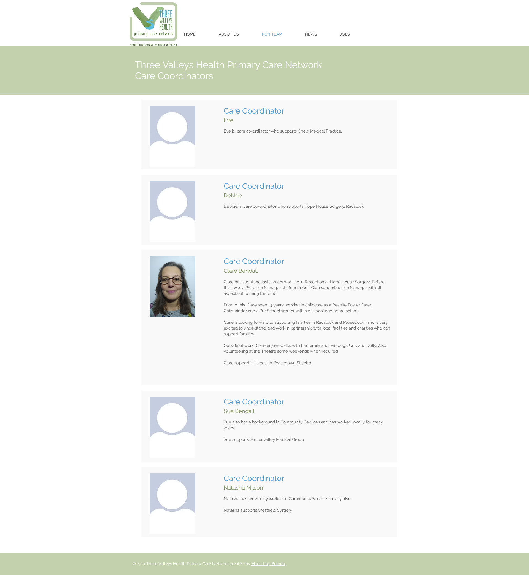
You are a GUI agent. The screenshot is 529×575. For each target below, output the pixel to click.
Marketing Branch (268, 563)
